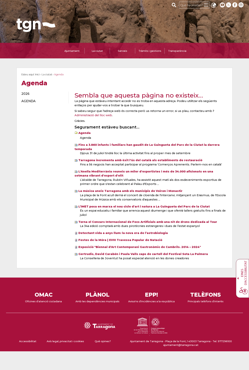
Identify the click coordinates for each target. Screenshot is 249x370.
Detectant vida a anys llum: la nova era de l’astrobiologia (123, 233)
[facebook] (235, 5)
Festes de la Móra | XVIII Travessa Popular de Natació (120, 240)
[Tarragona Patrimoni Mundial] (150, 334)
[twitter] (229, 5)
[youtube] (222, 5)
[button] (213, 6)
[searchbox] (174, 5)
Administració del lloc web (93, 115)
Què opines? (103, 341)
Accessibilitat (27, 341)
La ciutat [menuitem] (97, 50)
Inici (37, 74)
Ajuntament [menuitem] (72, 50)
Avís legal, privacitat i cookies (65, 341)
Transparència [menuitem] (177, 50)
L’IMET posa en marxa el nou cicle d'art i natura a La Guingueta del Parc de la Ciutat (144, 206)
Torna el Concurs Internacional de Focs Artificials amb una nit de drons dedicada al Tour (147, 222)
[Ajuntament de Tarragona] (36, 30)
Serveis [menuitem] (122, 50)
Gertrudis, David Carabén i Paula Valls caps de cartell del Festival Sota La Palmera (143, 254)
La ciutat (47, 74)
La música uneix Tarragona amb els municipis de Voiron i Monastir (130, 191)
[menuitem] (42, 94)
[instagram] (241, 5)
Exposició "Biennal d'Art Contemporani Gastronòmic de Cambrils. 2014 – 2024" (139, 247)
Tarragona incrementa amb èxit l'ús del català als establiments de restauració (140, 160)
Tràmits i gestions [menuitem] (150, 50)
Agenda (84, 133)
